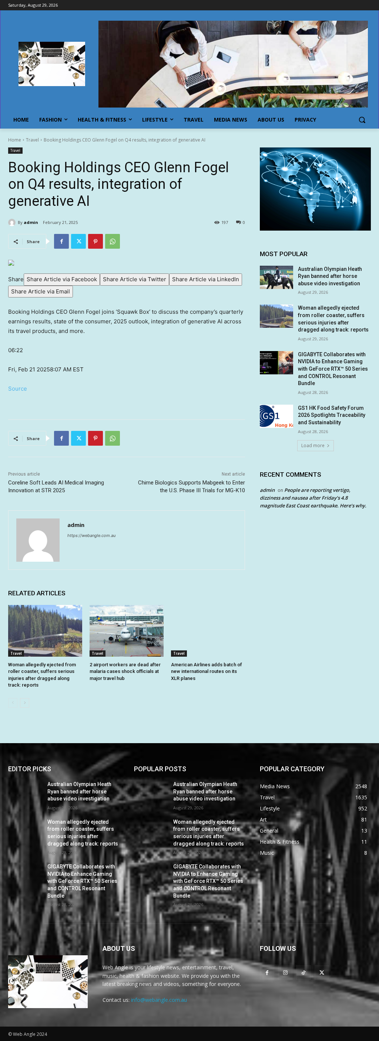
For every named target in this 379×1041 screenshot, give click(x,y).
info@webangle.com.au (159, 999)
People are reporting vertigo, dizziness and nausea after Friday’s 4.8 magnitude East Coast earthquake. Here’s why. (313, 498)
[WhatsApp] (112, 241)
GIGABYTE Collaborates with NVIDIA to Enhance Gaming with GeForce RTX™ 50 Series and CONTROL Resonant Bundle (333, 368)
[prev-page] (12, 703)
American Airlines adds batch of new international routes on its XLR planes (206, 671)
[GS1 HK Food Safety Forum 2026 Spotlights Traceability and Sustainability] (276, 416)
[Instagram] (285, 972)
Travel (32, 140)
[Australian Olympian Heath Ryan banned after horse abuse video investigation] (276, 277)
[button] (362, 120)
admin (31, 222)
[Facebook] (61, 241)
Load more (313, 445)
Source (17, 388)
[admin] (13, 222)
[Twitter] (78, 241)
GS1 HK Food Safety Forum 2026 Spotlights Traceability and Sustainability (331, 415)
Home (14, 140)
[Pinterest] (95, 241)
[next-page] (24, 703)
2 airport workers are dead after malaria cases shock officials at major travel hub (125, 671)
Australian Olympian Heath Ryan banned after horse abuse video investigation (330, 276)
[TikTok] (303, 972)
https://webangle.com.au (91, 535)
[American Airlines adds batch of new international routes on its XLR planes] (208, 631)
